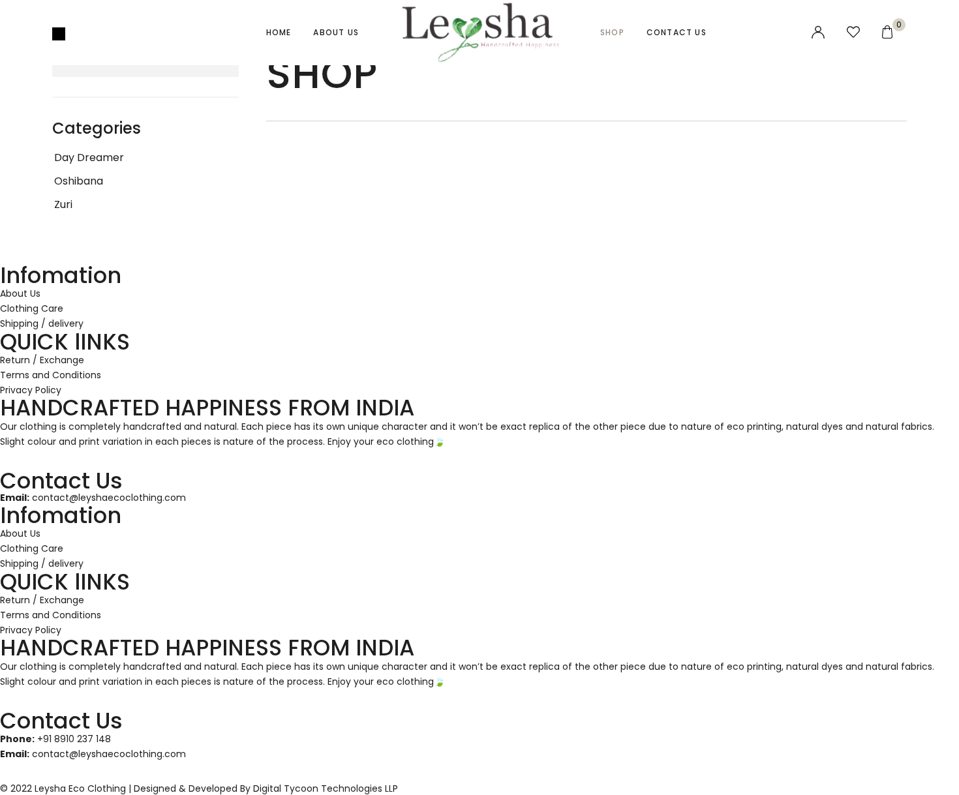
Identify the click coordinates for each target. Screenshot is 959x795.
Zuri (63, 204)
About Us (336, 32)
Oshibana (78, 180)
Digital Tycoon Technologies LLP (325, 788)
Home (279, 32)
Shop (612, 32)
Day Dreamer (89, 157)
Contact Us (677, 32)
